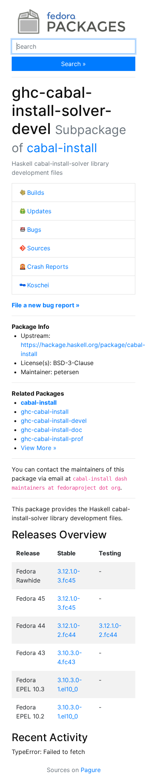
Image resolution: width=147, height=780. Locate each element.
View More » (39, 448)
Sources (38, 248)
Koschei (38, 285)
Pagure (91, 770)
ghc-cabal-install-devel (54, 420)
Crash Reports (47, 266)
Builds (35, 192)
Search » (73, 64)
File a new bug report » (46, 305)
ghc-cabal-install (45, 411)
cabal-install (62, 147)
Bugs (34, 229)
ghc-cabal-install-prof (52, 438)
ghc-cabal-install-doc (51, 429)
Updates (39, 211)
